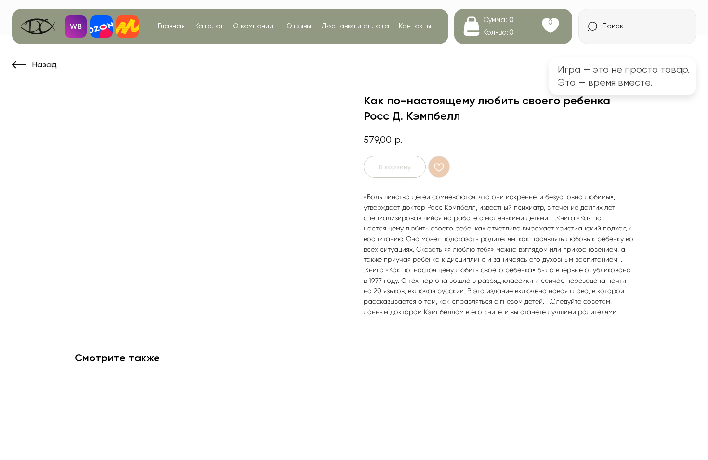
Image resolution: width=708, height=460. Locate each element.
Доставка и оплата (355, 26)
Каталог (209, 26)
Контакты (415, 26)
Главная (171, 26)
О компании (253, 26)
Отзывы (298, 26)
